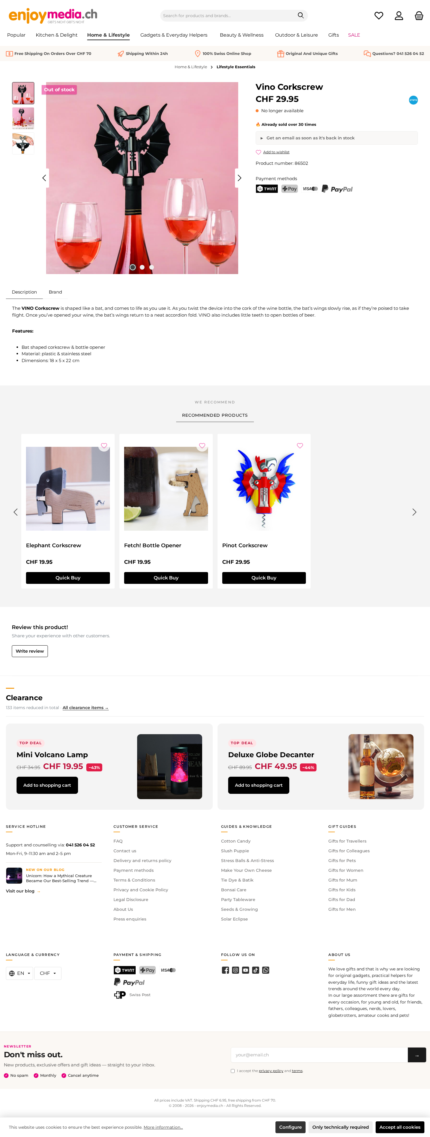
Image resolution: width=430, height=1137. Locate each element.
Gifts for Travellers (347, 841)
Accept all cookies (400, 1127)
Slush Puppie (235, 850)
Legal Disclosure (130, 899)
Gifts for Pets (342, 860)
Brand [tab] (55, 292)
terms (297, 1070)
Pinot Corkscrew (245, 545)
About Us (123, 909)
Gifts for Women (346, 870)
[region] (128, 178)
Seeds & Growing (239, 909)
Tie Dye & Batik (237, 880)
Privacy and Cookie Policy (140, 889)
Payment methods (133, 870)
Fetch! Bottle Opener (152, 545)
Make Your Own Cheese (246, 870)
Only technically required (340, 1127)
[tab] (24, 292)
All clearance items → (86, 707)
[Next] (239, 178)
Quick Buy (68, 578)
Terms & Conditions (134, 880)
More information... (163, 1127)
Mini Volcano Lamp (52, 754)
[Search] (301, 16)
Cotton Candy (236, 841)
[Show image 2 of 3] (142, 267)
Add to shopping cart (47, 785)
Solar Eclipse (234, 919)
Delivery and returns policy (142, 860)
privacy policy (271, 1070)
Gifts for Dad (341, 899)
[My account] (399, 16)
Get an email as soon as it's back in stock (310, 138)
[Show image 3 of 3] (151, 267)
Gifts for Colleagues (349, 850)
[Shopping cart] (417, 16)
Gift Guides (342, 826)
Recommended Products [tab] (215, 415)
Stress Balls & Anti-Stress (247, 860)
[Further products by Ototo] (413, 100)
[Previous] (44, 178)
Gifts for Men (342, 909)
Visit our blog (20, 891)
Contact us (124, 850)
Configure (290, 1127)
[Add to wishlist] (104, 446)
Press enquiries (129, 919)
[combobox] (227, 16)
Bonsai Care (233, 889)
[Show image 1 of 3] (132, 267)
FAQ (118, 841)
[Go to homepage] (53, 15)
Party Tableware (238, 899)
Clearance (24, 697)
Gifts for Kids (342, 889)
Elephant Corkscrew (53, 545)
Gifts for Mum (342, 880)
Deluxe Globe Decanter (271, 754)
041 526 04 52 (80, 845)
